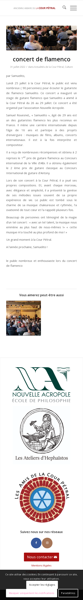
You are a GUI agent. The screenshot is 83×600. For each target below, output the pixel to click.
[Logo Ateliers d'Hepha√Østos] (41, 435)
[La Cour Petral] (34, 8)
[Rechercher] (62, 8)
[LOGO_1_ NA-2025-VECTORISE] (41, 384)
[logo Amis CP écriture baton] (41, 497)
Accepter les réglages (42, 584)
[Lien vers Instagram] (47, 543)
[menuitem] (62, 8)
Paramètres (68, 593)
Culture (69, 67)
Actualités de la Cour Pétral (49, 67)
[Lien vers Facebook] (36, 543)
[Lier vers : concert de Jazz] (23, 318)
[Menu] (71, 8)
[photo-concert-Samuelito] (41, 38)
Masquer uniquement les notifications (31, 593)
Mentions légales (41, 565)
